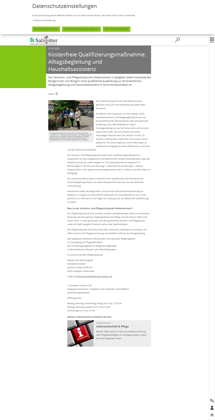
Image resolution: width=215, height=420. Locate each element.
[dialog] (107, 17)
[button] (71, 115)
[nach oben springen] (212, 415)
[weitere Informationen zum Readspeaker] (57, 94)
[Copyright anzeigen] (91, 128)
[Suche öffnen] (177, 40)
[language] (212, 400)
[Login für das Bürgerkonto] (212, 408)
